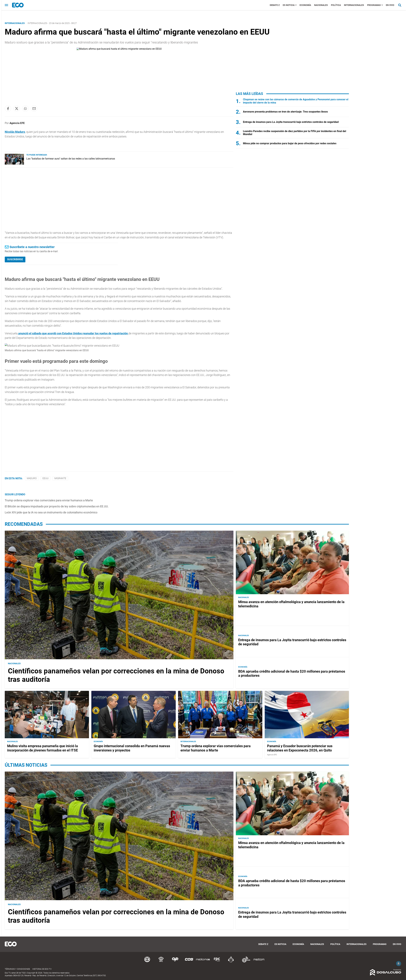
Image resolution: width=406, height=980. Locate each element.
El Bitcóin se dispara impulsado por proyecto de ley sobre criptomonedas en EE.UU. (57, 506)
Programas (374, 5)
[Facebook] (8, 108)
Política (336, 5)
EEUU (46, 478)
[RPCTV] (161, 961)
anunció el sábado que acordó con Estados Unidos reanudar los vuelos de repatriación (73, 333)
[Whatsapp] (25, 108)
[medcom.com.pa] (259, 961)
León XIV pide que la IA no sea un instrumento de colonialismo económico (51, 512)
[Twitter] (16, 108)
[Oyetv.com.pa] (175, 961)
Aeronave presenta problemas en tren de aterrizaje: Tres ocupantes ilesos (285, 111)
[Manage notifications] (398, 963)
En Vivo (390, 5)
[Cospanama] (189, 961)
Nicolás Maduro (15, 131)
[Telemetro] (147, 961)
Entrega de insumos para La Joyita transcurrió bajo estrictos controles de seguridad (291, 121)
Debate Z (275, 5)
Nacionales (321, 5)
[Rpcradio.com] (217, 961)
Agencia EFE (17, 123)
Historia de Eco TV (42, 969)
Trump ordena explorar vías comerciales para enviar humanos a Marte (49, 500)
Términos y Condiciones (17, 969)
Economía (305, 5)
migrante (60, 478)
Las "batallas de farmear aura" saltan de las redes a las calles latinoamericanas (70, 158)
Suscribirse (15, 259)
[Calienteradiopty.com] (231, 961)
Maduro (32, 478)
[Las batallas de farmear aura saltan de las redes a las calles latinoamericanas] (14, 163)
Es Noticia (289, 5)
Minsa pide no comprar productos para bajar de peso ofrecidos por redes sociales (289, 143)
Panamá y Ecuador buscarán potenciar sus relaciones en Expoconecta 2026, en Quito (299, 748)
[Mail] (34, 108)
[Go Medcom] (203, 961)
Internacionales (354, 5)
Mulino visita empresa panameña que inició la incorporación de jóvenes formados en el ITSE (42, 748)
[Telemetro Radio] (245, 961)
